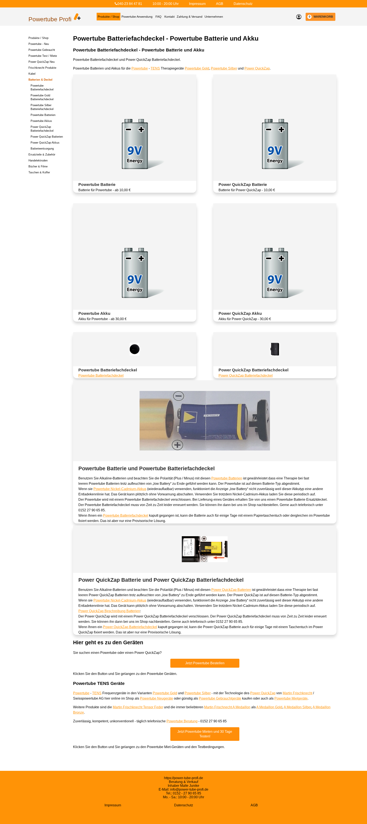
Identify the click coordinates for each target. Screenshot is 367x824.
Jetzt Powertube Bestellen (204, 663)
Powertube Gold (197, 68)
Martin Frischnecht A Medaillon (227, 707)
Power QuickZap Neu (41, 61)
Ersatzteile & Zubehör (41, 154)
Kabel (31, 73)
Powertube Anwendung (136, 16)
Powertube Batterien (43, 115)
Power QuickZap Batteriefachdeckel (246, 375)
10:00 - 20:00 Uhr (165, 4)
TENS (155, 68)
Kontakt (169, 16)
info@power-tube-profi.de (189, 789)
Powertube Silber (224, 68)
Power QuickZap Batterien (47, 136)
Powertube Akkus (41, 121)
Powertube (139, 68)
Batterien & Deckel (40, 79)
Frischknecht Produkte (42, 67)
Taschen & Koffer (39, 172)
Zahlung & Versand (189, 16)
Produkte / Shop (108, 16)
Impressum (197, 4)
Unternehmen (214, 16)
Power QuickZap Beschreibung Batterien (109, 611)
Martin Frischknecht (297, 693)
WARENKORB (321, 16)
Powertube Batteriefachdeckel (101, 375)
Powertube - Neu (38, 44)
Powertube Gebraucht (41, 49)
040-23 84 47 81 (129, 4)
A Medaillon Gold (269, 707)
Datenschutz (243, 4)
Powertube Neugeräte (156, 698)
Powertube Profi (49, 19)
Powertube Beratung (182, 721)
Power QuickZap (257, 68)
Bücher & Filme (38, 166)
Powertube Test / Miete (42, 55)
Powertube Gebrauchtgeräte (220, 698)
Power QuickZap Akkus (45, 142)
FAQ (158, 16)
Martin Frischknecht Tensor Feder (138, 707)
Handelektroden (38, 160)
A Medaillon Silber (297, 707)
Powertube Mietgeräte (291, 698)
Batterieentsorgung (42, 148)
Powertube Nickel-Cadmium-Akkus (119, 489)
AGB (219, 4)
